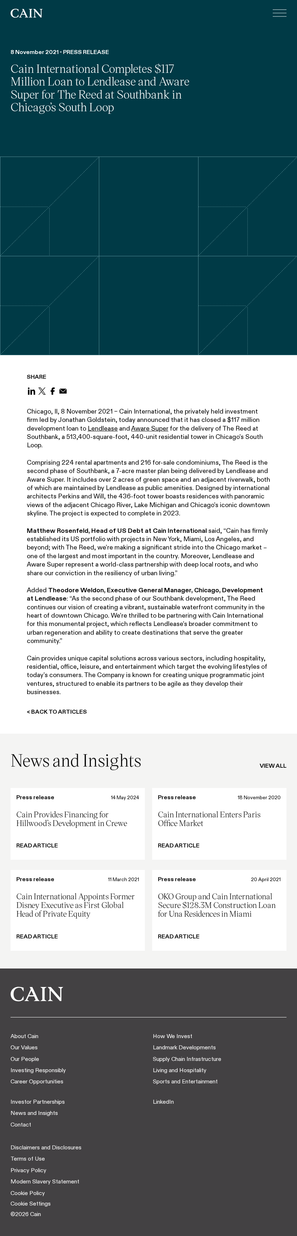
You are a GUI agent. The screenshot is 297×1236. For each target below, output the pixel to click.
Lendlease (103, 428)
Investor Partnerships (38, 1101)
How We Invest (172, 1036)
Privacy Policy (28, 1170)
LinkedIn (163, 1101)
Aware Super (149, 428)
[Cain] (27, 13)
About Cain (24, 1036)
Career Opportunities (37, 1081)
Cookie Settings (31, 1203)
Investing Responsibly (38, 1070)
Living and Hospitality (179, 1070)
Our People (25, 1058)
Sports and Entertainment (185, 1081)
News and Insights (34, 1113)
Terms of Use (28, 1158)
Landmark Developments (184, 1047)
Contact (21, 1124)
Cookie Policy (28, 1193)
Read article (37, 845)
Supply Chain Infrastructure (187, 1058)
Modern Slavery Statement (45, 1181)
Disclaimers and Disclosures (46, 1147)
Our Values (24, 1047)
